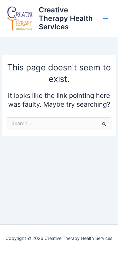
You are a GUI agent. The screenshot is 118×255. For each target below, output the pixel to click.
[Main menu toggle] (105, 18)
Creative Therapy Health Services (66, 18)
